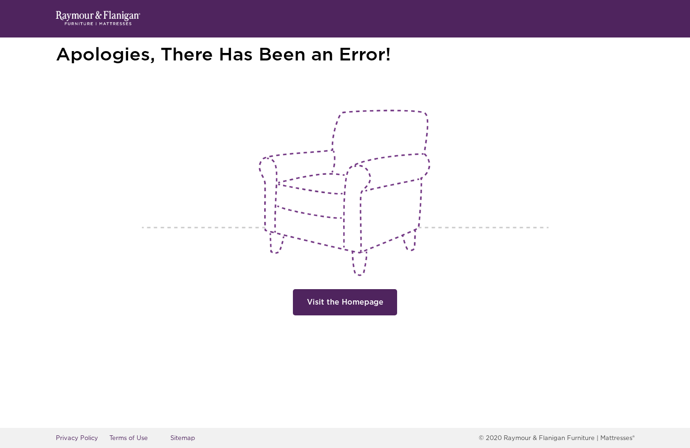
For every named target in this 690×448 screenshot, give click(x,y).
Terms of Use (128, 437)
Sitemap (182, 437)
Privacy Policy (77, 437)
